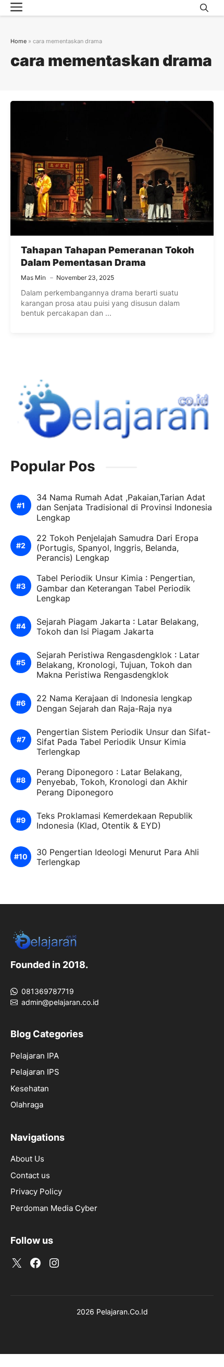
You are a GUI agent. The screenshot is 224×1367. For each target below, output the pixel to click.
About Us (27, 1159)
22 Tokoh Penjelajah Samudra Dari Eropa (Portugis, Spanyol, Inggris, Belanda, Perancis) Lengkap (117, 548)
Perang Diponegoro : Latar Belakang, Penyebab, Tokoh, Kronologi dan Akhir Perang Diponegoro (112, 782)
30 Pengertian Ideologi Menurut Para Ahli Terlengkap (117, 857)
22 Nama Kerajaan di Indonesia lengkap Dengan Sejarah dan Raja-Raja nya (114, 703)
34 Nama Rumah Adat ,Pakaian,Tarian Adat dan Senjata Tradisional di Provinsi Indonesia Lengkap (124, 507)
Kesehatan (29, 1088)
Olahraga (26, 1105)
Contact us (30, 1175)
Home (18, 41)
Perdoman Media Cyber (53, 1208)
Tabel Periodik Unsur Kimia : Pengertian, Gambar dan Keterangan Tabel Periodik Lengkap (115, 588)
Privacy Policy (36, 1191)
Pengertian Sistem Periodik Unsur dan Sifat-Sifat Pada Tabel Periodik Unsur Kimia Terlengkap (123, 742)
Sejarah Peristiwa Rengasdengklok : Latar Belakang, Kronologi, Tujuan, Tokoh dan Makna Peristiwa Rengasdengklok (118, 665)
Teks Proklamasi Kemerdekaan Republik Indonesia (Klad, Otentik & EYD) (114, 821)
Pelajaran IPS (34, 1072)
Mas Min (33, 277)
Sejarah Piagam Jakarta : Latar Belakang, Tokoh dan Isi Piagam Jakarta (117, 627)
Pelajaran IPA (34, 1056)
